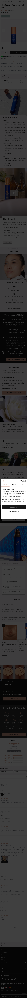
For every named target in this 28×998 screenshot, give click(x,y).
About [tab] (22, 484)
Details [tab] (14, 484)
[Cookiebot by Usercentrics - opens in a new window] (20, 481)
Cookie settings (13, 511)
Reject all (14, 516)
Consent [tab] (5, 484)
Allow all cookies (14, 507)
